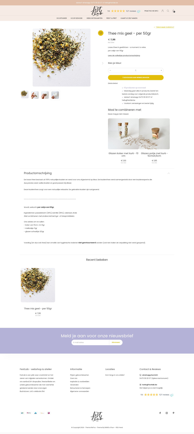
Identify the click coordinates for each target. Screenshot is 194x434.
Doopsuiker (62, 18)
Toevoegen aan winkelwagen (135, 77)
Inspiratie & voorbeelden (79, 381)
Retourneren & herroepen (80, 388)
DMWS (107, 427)
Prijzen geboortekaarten (79, 375)
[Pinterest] (173, 413)
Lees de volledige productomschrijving (124, 55)
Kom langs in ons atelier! (115, 375)
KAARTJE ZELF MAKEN (129, 18)
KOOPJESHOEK (77, 18)
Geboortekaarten (94, 18)
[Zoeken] (168, 11)
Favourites (100, 33)
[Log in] (163, 11)
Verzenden (74, 385)
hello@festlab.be (149, 385)
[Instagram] (167, 413)
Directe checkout (113, 83)
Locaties (110, 369)
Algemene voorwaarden (79, 391)
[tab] (97, 173)
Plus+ (112, 427)
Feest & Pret (111, 18)
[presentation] (102, 63)
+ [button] (161, 70)
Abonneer (116, 342)
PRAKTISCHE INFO (151, 11)
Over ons (73, 378)
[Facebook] (160, 413)
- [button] (110, 70)
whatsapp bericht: (150, 375)
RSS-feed (119, 427)
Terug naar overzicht (165, 27)
